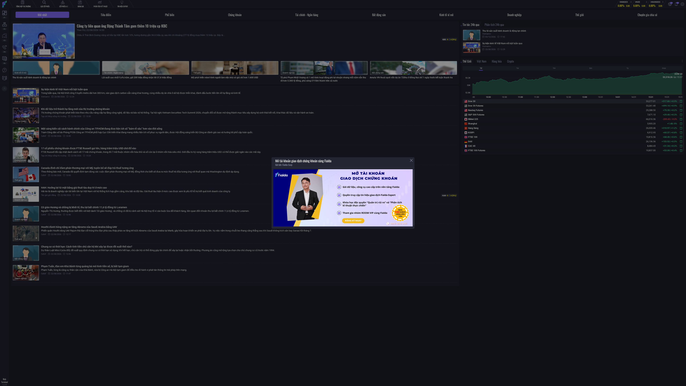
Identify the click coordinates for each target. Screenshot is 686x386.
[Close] (411, 160)
